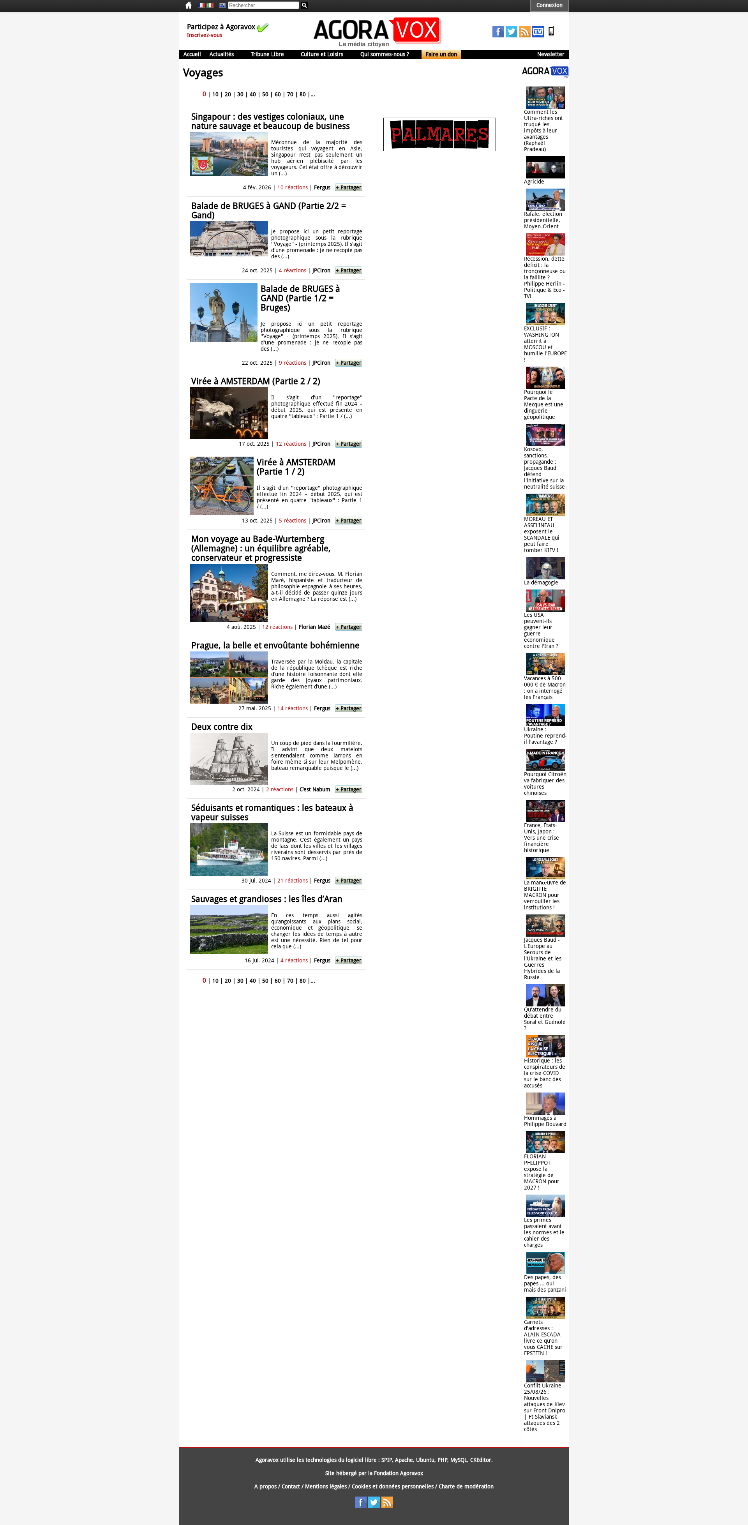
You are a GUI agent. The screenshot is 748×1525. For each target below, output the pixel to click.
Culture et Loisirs (322, 54)
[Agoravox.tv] (545, 76)
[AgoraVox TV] (538, 35)
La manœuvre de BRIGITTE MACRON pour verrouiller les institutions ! (545, 895)
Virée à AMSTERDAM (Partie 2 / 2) (255, 381)
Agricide (534, 181)
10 (215, 94)
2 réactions (279, 789)
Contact (291, 1486)
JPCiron (322, 270)
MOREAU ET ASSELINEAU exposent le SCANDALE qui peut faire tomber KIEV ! (541, 534)
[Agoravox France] (201, 5)
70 (290, 94)
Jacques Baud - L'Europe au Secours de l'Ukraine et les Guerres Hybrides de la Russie (542, 958)
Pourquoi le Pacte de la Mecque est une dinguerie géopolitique (543, 404)
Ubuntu (425, 1460)
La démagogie (541, 582)
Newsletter (551, 54)
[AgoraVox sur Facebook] (498, 35)
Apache (404, 1460)
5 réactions (292, 520)
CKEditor (480, 1460)
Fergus (322, 187)
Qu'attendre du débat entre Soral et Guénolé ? (545, 1018)
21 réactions (292, 880)
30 (240, 94)
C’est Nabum (315, 789)
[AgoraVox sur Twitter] (511, 35)
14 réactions (292, 708)
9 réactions (292, 363)
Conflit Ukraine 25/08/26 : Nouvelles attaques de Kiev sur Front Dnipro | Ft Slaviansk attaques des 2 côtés (544, 1407)
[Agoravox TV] (220, 5)
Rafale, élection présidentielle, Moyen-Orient (543, 220)
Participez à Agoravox (221, 27)
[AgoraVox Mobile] (551, 35)
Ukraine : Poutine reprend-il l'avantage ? (545, 735)
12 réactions (291, 444)
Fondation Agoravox (398, 1473)
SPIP (386, 1460)
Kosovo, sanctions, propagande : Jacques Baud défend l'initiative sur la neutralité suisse (544, 468)
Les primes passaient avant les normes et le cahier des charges (544, 1232)
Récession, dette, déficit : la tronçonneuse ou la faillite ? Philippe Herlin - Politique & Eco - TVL (545, 277)
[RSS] (525, 35)
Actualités (222, 54)
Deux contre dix (221, 727)
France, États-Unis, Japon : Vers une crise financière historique (541, 837)
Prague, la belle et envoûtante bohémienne (275, 645)
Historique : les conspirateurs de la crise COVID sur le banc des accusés (544, 1073)
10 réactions (292, 187)
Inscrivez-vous (204, 35)
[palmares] (439, 149)
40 (253, 94)
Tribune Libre (267, 54)
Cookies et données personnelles (393, 1486)
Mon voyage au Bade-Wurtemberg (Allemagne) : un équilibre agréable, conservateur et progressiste (261, 548)
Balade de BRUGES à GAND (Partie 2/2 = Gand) (268, 210)
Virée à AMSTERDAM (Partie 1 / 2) (296, 467)
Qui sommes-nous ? (384, 54)
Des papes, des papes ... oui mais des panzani (545, 1283)
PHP (442, 1460)
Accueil (192, 54)
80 (303, 94)
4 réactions (292, 270)
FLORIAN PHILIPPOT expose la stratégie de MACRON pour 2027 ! (541, 1172)
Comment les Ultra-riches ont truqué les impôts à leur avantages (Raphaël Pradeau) (543, 130)
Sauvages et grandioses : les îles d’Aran (266, 899)
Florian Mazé (314, 627)
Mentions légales (326, 1486)
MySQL (458, 1460)
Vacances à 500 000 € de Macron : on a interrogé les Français (545, 687)
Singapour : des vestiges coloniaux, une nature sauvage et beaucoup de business (270, 121)
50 (265, 94)
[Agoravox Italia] (209, 5)
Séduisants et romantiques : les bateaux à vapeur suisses (272, 812)
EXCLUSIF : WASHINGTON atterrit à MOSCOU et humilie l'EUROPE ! (545, 344)
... (312, 94)
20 (228, 94)
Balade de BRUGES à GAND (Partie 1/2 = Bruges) (300, 298)
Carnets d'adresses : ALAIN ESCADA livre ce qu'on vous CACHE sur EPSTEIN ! (543, 1337)
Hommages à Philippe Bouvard (545, 1121)
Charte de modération (466, 1486)
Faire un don (441, 54)
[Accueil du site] (377, 47)
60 (278, 94)
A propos (265, 1486)
